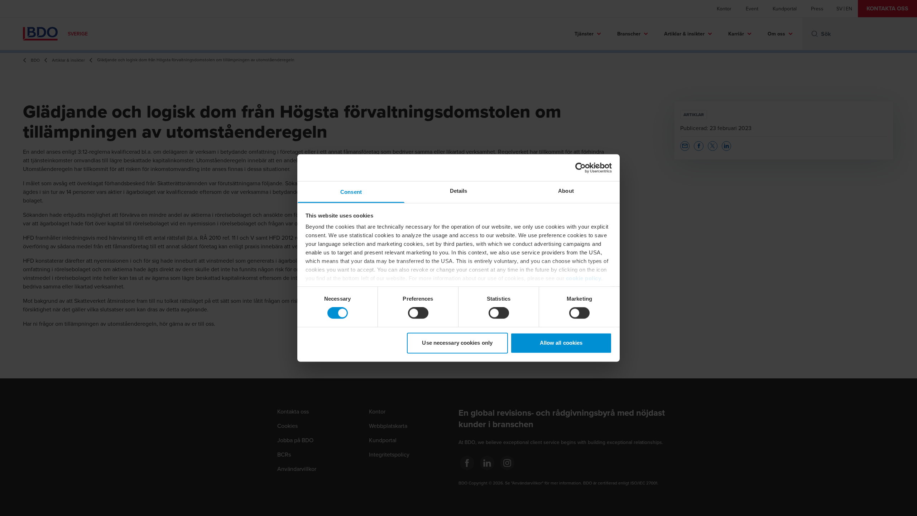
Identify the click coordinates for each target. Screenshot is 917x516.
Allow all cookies (561, 343)
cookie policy (583, 278)
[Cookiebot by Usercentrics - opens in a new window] (580, 167)
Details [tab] (458, 191)
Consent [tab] (351, 192)
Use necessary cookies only (457, 343)
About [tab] (566, 191)
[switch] (418, 313)
